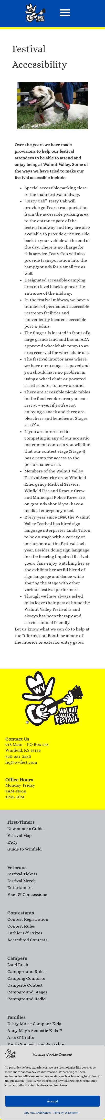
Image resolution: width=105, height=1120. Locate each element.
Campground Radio (26, 998)
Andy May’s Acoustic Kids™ (34, 1030)
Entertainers (19, 887)
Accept (52, 1101)
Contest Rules (21, 926)
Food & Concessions (27, 894)
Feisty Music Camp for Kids (34, 1023)
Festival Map (19, 835)
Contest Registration (27, 919)
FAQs (12, 842)
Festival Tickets (22, 873)
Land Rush (17, 964)
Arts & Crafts (20, 1037)
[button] (65, 12)
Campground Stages (27, 992)
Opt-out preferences (37, 1112)
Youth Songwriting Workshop (36, 1044)
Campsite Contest (25, 985)
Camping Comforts (26, 978)
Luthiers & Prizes (24, 932)
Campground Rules (26, 971)
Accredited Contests (27, 939)
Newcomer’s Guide (25, 828)
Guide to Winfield (24, 849)
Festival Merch (21, 880)
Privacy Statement (66, 1112)
